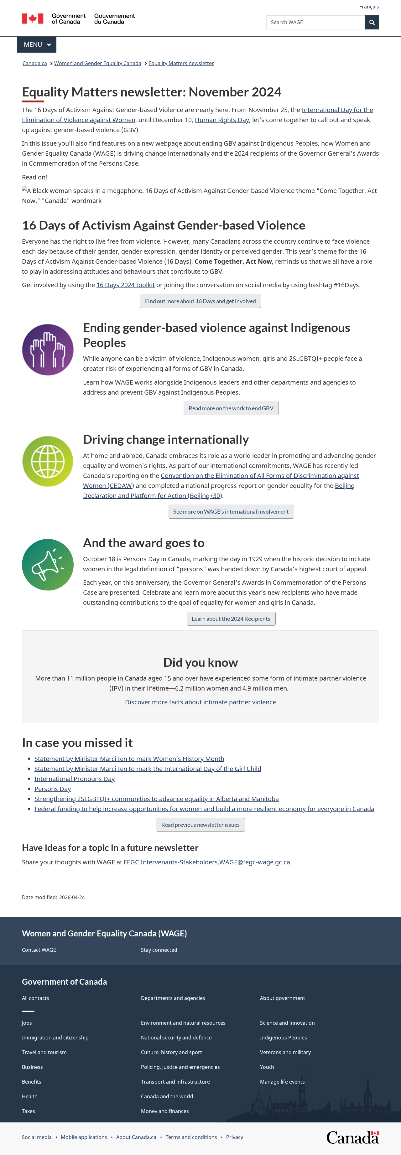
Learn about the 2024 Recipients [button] (231, 618)
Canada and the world (167, 1096)
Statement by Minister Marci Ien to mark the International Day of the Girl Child (147, 768)
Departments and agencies (173, 998)
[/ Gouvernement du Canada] (78, 19)
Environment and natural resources (183, 1022)
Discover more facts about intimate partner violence (200, 702)
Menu (34, 44)
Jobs (27, 1022)
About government (282, 998)
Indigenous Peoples (283, 1037)
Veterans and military (285, 1052)
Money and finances (165, 1111)
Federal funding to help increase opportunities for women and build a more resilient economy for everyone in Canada (204, 809)
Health (30, 1096)
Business (32, 1067)
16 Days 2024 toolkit (125, 285)
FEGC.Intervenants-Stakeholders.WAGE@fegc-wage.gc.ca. (208, 862)
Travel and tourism (44, 1052)
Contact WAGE (39, 949)
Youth (267, 1067)
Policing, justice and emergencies (180, 1067)
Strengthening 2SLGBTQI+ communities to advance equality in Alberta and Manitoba (156, 799)
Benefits (31, 1081)
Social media (37, 1137)
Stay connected (159, 949)
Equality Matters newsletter (181, 63)
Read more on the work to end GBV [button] (231, 408)
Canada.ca (35, 63)
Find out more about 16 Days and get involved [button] (200, 301)
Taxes (28, 1111)
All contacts (35, 998)
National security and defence (176, 1037)
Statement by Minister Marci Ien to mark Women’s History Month (129, 758)
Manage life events (282, 1081)
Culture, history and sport (171, 1052)
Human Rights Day (222, 120)
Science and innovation (287, 1022)
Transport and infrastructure (175, 1081)
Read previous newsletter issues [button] (200, 824)
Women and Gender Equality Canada (97, 63)
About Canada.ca (136, 1137)
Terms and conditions (191, 1137)
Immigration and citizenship (55, 1037)
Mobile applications (84, 1137)
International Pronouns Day (74, 778)
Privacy (234, 1137)
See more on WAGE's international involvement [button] (231, 511)
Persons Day (52, 789)
